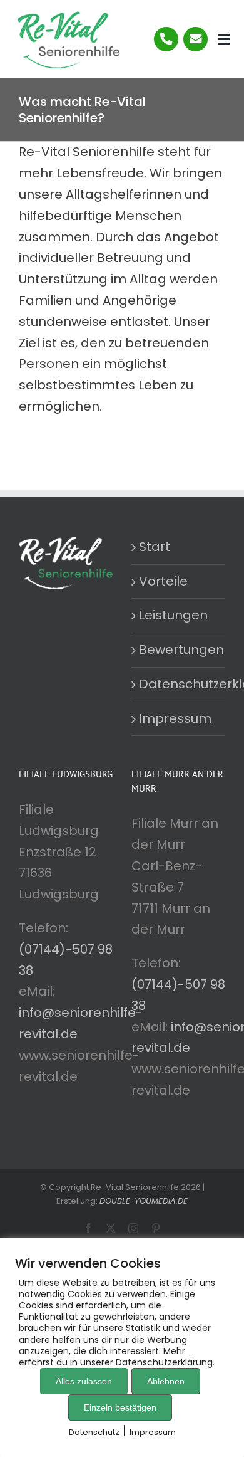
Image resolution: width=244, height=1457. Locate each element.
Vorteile (163, 581)
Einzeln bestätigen (120, 1407)
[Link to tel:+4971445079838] (166, 39)
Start (154, 546)
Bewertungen (179, 649)
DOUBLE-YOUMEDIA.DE (143, 1201)
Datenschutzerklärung (179, 684)
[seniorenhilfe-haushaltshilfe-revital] (67, 15)
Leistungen (173, 615)
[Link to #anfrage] (195, 39)
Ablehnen (166, 1381)
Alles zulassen (84, 1381)
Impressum (175, 718)
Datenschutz (94, 1432)
